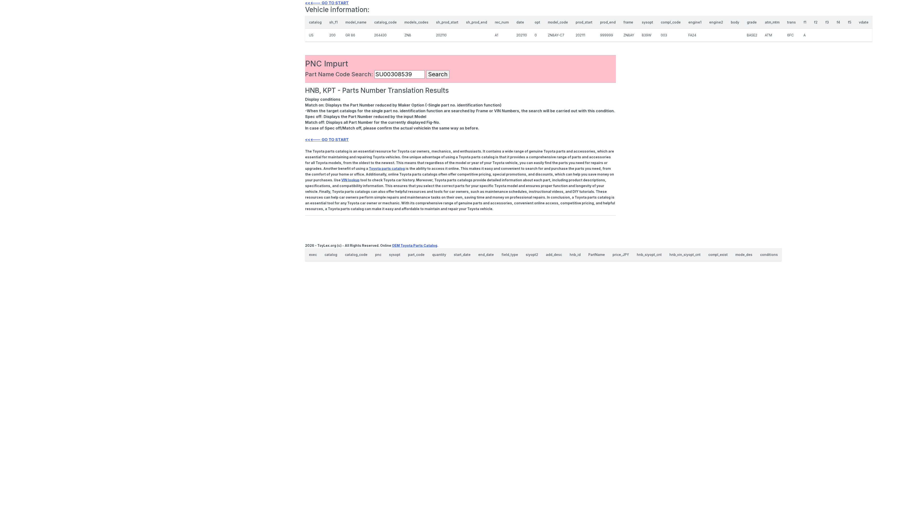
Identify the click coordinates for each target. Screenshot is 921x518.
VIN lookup (350, 180)
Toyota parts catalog (387, 168)
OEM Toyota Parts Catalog (414, 245)
